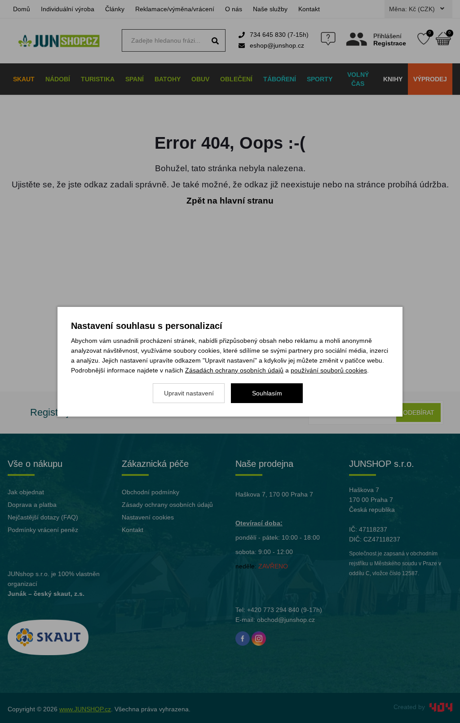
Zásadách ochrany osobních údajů (234, 370)
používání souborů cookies (329, 370)
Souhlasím (267, 393)
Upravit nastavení (189, 393)
